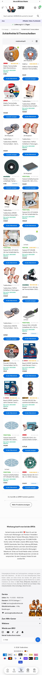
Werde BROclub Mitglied (20, 1)
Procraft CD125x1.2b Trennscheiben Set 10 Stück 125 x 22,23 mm (10, 364)
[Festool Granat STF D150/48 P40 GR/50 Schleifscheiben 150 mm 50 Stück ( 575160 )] (11, 425)
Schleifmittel (15, 29)
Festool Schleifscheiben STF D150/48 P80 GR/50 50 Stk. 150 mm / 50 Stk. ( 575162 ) (11, 476)
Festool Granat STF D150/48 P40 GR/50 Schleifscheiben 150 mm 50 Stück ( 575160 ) (11, 439)
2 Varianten (14, 183)
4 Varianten (33, 483)
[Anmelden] (35, 7)
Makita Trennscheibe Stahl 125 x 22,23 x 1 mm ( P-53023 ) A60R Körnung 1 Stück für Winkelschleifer (11, 104)
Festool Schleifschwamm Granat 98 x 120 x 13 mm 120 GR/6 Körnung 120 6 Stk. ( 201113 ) (30, 180)
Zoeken (38, 16)
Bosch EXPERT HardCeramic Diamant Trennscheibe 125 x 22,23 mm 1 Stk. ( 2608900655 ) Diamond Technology (11, 401)
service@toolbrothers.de (13, 613)
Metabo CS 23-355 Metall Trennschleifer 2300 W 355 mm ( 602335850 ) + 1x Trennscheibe (30, 288)
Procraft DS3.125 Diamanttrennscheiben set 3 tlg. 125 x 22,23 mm (29, 401)
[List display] (36, 41)
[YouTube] (8, 632)
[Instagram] (3, 632)
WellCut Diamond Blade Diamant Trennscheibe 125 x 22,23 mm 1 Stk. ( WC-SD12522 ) (30, 68)
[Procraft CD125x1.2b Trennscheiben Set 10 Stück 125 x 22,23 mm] (11, 351)
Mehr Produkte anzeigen (21, 505)
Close (21, 618)
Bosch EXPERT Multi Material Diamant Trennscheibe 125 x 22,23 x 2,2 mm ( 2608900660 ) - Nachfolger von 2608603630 (30, 364)
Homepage (5, 29)
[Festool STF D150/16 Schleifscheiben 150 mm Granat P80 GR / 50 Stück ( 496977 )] (30, 238)
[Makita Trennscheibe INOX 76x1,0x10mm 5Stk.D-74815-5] (11, 54)
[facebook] (12, 632)
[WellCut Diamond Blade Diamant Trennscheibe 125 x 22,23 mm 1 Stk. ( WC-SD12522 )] (30, 54)
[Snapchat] (22, 632)
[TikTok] (17, 632)
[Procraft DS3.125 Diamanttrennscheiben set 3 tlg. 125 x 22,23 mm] (30, 388)
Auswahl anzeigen (30, 79)
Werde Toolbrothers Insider (11, 635)
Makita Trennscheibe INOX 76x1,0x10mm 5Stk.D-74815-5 (10, 67)
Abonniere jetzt (37, 639)
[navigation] (2, 1)
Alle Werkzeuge (3, 8)
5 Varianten (33, 333)
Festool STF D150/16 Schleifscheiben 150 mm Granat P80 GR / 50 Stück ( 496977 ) (30, 251)
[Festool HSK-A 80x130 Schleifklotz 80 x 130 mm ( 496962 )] (30, 313)
